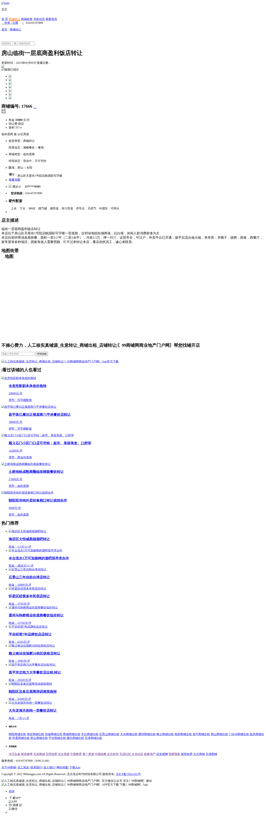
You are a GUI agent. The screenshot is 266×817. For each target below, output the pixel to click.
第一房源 (88, 754)
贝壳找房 (51, 754)
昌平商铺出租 (201, 734)
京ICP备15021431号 (128, 774)
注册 (15, 22)
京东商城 (39, 754)
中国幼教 (100, 754)
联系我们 (36, 767)
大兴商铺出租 (129, 734)
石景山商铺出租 (109, 734)
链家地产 (150, 754)
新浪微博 (27, 754)
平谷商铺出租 (57, 737)
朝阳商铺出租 (17, 734)
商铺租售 (27, 19)
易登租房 (187, 754)
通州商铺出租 (147, 734)
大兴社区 (137, 754)
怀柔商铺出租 (21, 737)
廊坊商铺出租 (75, 737)
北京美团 (63, 754)
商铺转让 (14, 19)
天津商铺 (211, 754)
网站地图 (62, 767)
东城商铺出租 (53, 734)
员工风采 (23, 767)
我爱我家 (174, 754)
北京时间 (113, 754)
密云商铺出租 (39, 737)
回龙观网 (162, 754)
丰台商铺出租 (89, 734)
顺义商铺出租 (165, 734)
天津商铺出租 (93, 737)
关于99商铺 (8, 767)
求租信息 (39, 19)
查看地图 (14, 179)
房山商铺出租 (219, 734)
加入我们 (49, 767)
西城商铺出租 (71, 734)
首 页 (4, 19)
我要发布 (51, 19)
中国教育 (76, 754)
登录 (7, 22)
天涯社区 (125, 754)
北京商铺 (199, 754)
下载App (74, 767)
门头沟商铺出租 (239, 734)
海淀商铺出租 (35, 734)
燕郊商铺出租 (183, 734)
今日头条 (14, 754)
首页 (4, 29)
